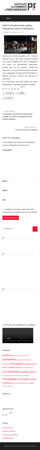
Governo (13, 371)
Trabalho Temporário (7, 386)
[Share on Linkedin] (12, 89)
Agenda (13, 355)
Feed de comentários (10, 435)
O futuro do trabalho (23, 375)
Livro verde (5, 375)
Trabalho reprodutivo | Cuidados (23, 383)
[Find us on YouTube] (6, 415)
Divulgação (17, 363)
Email (5, 190)
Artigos (18, 355)
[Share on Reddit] (9, 89)
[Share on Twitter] (6, 89)
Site (3, 200)
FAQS (4, 372)
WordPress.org (7, 438)
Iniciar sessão (7, 428)
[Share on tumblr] (15, 89)
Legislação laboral (27, 372)
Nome (5, 181)
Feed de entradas (8, 431)
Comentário (7, 150)
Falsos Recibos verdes (27, 367)
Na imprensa (13, 375)
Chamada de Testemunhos (23, 360)
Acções (6, 355)
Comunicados (6, 364)
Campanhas (8, 359)
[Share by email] (18, 89)
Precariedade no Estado (15, 379)
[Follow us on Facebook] (3, 415)
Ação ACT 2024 (25, 355)
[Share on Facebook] (3, 89)
